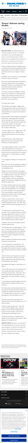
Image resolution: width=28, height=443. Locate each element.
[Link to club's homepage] (3, 11)
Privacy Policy (18, 428)
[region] (14, 425)
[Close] (26, 410)
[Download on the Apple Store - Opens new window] (8, 403)
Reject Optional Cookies (14, 436)
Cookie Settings (14, 431)
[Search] (23, 11)
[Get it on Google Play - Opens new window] (18, 404)
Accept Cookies (14, 440)
